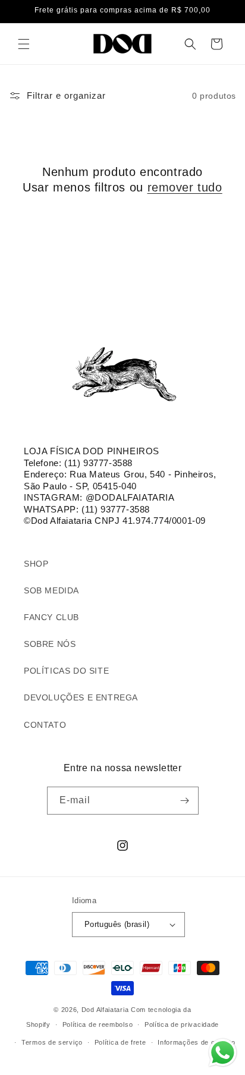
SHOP (36, 563)
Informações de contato (196, 1042)
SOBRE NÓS (50, 644)
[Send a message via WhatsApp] (222, 1052)
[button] (24, 44)
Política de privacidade (182, 1024)
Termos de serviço (52, 1042)
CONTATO (45, 725)
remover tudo (184, 187)
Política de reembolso (97, 1024)
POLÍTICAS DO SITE (66, 670)
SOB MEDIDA (51, 590)
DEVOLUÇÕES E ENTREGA (81, 697)
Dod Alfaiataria (105, 1009)
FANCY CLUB (51, 617)
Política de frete (120, 1042)
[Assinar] (185, 801)
